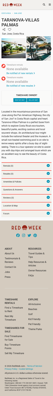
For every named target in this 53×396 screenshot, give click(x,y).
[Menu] (50, 4)
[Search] (44, 4)
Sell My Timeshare (14, 353)
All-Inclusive (34, 304)
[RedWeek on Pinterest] (35, 236)
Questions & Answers (13, 189)
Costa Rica (6, 13)
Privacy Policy (11, 369)
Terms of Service (34, 366)
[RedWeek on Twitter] (29, 236)
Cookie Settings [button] (26, 369)
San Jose (18, 13)
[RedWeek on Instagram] (23, 236)
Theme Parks (35, 329)
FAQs (31, 275)
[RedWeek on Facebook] (18, 236)
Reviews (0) (8, 198)
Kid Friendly (34, 319)
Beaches (32, 309)
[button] (3, 29)
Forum (6, 213)
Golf (30, 314)
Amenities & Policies (12, 182)
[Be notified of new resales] (26, 82)
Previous (3, 48)
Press (7, 277)
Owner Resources (37, 270)
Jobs (7, 272)
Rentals (8, 166)
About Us (9, 253)
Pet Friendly (34, 324)
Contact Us (10, 267)
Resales (8, 174)
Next (49, 48)
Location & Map (10, 205)
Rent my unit (20, 100)
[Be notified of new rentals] (26, 69)
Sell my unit (33, 100)
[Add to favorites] (9, 29)
